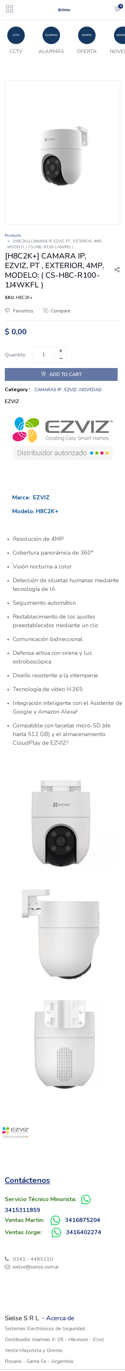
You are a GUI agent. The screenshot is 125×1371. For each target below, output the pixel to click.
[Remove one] (61, 359)
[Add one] (60, 351)
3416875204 (82, 1220)
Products (13, 235)
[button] (114, 270)
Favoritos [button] (23, 311)
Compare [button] (61, 311)
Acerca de (60, 1318)
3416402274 (83, 1232)
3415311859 (22, 1210)
